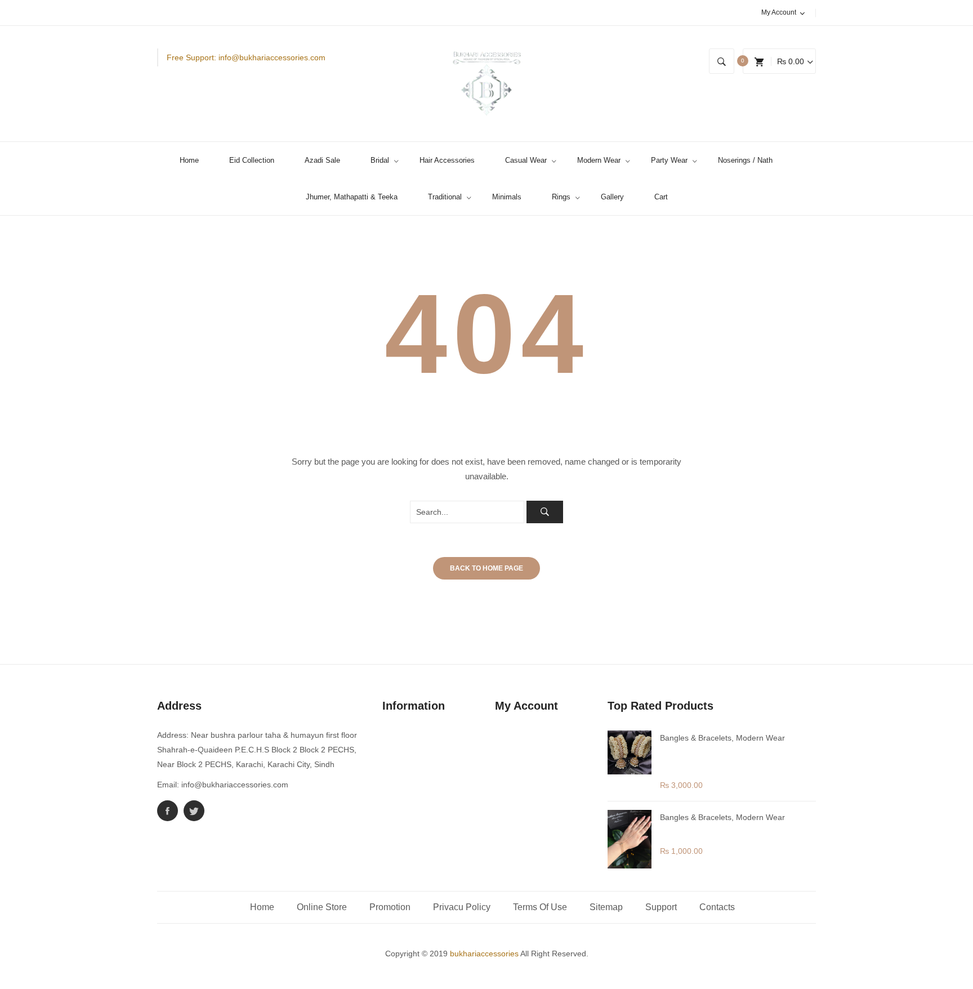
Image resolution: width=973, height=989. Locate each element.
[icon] (167, 810)
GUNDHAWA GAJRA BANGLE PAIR (722, 758)
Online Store (322, 907)
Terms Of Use (540, 907)
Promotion (389, 907)
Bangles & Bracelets (695, 737)
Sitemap (606, 907)
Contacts (717, 907)
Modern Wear (760, 737)
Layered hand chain (701, 831)
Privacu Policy (461, 907)
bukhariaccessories (484, 953)
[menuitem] (194, 160)
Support (661, 907)
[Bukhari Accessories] (487, 83)
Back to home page (486, 568)
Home (262, 907)
